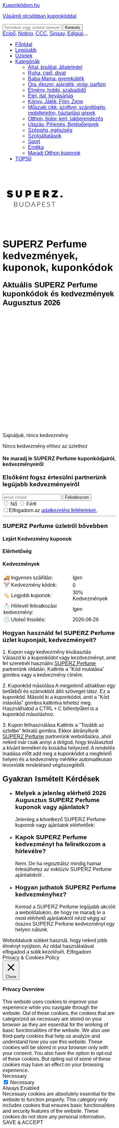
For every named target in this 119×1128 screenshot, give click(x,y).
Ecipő (9, 33)
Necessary (22, 1082)
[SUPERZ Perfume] (34, 228)
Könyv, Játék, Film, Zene (55, 101)
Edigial (75, 33)
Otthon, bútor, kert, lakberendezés (65, 118)
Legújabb (25, 50)
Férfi (31, 504)
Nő (13, 504)
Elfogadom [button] (79, 952)
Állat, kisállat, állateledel (55, 67)
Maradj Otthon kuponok (54, 153)
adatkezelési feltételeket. (69, 510)
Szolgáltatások (44, 135)
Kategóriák (27, 61)
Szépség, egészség (50, 130)
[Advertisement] (59, 373)
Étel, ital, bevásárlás (50, 95)
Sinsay (57, 33)
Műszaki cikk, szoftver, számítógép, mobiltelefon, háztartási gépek (67, 110)
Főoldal (23, 44)
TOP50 (23, 158)
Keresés (72, 27)
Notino (25, 33)
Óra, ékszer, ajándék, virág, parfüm (67, 84)
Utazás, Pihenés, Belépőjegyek (63, 124)
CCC (41, 33)
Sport (34, 141)
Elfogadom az (53, 510)
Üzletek (23, 55)
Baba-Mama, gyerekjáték (56, 78)
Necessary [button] (15, 1076)
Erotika (36, 147)
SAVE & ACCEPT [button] (23, 1122)
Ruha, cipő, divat (47, 73)
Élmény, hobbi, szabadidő (57, 90)
